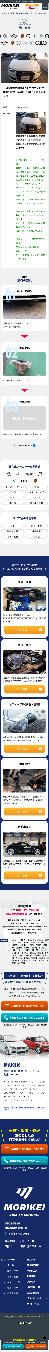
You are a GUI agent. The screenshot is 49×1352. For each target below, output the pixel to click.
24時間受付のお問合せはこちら (27, 1005)
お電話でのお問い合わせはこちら (27, 1017)
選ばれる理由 (33, 1265)
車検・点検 (12, 536)
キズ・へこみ (13, 1282)
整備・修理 (12, 531)
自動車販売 (12, 1293)
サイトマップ (33, 1303)
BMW (36, 487)
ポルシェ (36, 497)
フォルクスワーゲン (36, 492)
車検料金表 (32, 1270)
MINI (12, 497)
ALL (12, 526)
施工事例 (31, 1259)
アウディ (12, 492)
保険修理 (36, 531)
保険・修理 (12, 1287)
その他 (36, 536)
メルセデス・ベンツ (12, 487)
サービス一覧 (7, 1265)
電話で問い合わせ (14, 1346)
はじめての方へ (8, 1259)
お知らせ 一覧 (33, 1287)
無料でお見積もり (38, 1346)
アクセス (31, 1281)
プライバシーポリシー (37, 1298)
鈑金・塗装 (36, 526)
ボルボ (12, 502)
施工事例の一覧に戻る (22, 445)
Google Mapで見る (19, 1233)
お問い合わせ (33, 1292)
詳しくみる (21, 629)
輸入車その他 (36, 502)
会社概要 (31, 1276)
